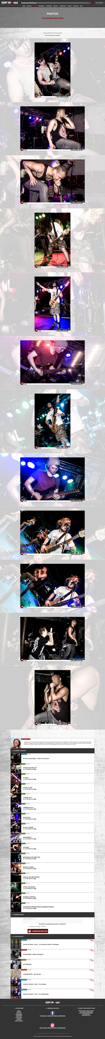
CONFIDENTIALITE (86, 1015)
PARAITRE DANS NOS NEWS (86, 1013)
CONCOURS (19, 1019)
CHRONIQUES (19, 1014)
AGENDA (19, 1018)
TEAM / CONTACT (19, 1021)
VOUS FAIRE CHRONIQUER (86, 1011)
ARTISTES (18, 1011)
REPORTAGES (19, 1017)
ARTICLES (18, 1016)
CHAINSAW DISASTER (52, 18)
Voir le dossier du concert (52, 35)
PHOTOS (19, 1013)
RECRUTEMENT (86, 1014)
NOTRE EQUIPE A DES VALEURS (86, 1010)
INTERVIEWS (19, 1015)
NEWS (18, 1010)
